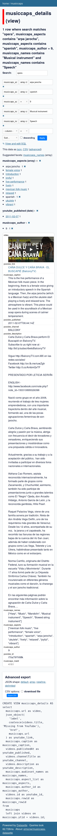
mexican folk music (16, 189)
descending (29, 137)
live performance (15, 181)
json (19, 149)
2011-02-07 (12, 216)
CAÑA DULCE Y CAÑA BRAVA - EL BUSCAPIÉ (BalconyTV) (29, 269)
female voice (13, 170)
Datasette (22, 825)
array (32, 682)
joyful (9, 178)
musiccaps (17, 3)
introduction (12, 174)
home (6, 3)
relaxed (10, 193)
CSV (25, 149)
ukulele (10, 200)
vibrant (9, 204)
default (24, 682)
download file (32, 691)
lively (9, 185)
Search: (7, 73)
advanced (35, 149)
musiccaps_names (33, 155)
